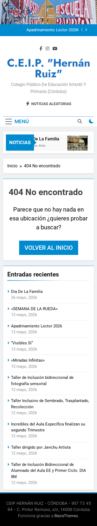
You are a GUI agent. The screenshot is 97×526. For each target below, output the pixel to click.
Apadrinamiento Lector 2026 (51, 30)
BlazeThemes (66, 515)
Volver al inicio (49, 247)
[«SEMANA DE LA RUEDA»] (77, 146)
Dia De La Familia (41, 138)
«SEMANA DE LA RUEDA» (34, 308)
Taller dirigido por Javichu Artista (41, 447)
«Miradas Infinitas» (28, 360)
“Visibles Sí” (22, 343)
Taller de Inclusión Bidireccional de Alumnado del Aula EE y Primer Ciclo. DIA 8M (48, 470)
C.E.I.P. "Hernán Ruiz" (48, 68)
